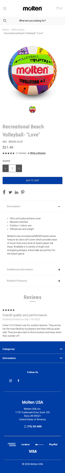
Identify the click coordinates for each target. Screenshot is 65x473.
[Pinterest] (22, 192)
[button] (32, 206)
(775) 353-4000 (34, 426)
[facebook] (18, 380)
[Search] (3, 20)
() (60, 8)
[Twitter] (10, 192)
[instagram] (10, 380)
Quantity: (6, 161)
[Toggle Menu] (4, 8)
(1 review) (21, 153)
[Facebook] (4, 192)
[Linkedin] (16, 192)
